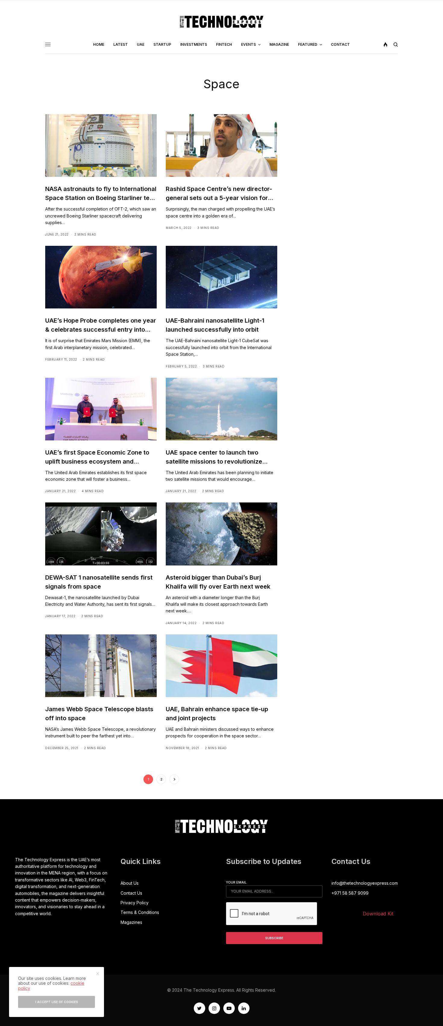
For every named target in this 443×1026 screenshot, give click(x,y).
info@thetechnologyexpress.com (364, 883)
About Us (130, 883)
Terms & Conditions (140, 912)
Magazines (131, 922)
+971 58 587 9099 (350, 893)
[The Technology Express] (221, 22)
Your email (236, 882)
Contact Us (131, 893)
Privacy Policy (135, 902)
